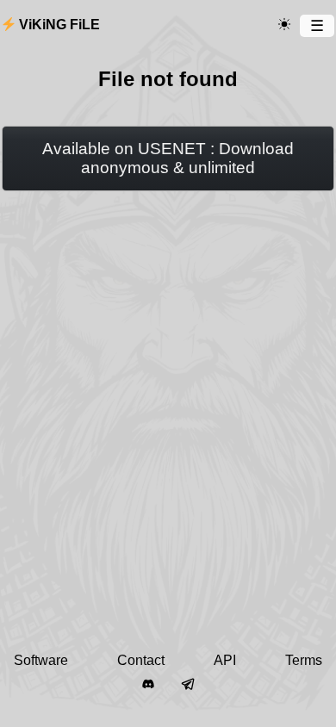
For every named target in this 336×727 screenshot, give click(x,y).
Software (41, 660)
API (225, 660)
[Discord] (148, 685)
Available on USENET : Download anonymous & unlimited (168, 158)
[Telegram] (188, 685)
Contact (141, 660)
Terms (303, 660)
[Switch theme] (284, 25)
